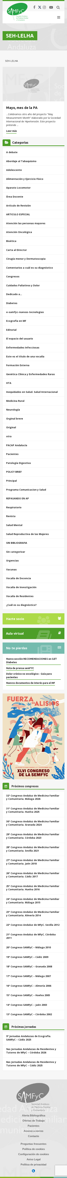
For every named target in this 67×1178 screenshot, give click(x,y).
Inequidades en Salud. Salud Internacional (32, 392)
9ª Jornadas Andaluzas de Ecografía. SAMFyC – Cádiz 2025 (28, 1037)
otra (9, 436)
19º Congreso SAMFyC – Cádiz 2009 (27, 957)
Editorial (11, 329)
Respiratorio (13, 507)
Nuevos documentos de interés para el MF (30, 683)
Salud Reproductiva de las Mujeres (27, 534)
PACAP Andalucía (16, 445)
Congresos (12, 276)
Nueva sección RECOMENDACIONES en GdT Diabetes (31, 660)
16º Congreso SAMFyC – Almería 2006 (28, 985)
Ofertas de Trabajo (34, 1120)
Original (11, 427)
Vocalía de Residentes (20, 596)
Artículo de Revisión (18, 205)
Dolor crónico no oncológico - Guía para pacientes (29, 675)
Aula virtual (15, 633)
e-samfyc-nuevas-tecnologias (25, 312)
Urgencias (12, 560)
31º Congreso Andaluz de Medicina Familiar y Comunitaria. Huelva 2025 (32, 810)
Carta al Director (16, 250)
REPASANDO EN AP (17, 498)
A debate (12, 152)
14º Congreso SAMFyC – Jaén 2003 (26, 1004)
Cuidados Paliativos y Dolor (23, 285)
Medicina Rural (15, 400)
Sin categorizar (15, 551)
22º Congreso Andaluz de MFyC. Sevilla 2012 (32, 924)
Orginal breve (14, 418)
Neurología (13, 409)
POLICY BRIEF (14, 471)
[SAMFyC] (17, 12)
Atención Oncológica (19, 232)
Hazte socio (15, 619)
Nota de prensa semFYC (20, 668)
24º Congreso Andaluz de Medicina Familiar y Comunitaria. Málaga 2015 (32, 900)
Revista (10, 516)
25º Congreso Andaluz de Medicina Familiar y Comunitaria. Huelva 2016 (32, 887)
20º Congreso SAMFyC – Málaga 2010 (28, 947)
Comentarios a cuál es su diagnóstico (29, 267)
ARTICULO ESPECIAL (18, 214)
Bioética (11, 241)
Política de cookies (33, 1149)
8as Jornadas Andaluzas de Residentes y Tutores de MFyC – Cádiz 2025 (31, 1063)
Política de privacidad (33, 1164)
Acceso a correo (33, 1130)
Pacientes (12, 454)
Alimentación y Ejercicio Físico (24, 179)
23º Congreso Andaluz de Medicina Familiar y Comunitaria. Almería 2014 (32, 913)
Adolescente (14, 170)
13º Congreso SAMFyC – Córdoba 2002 (29, 1014)
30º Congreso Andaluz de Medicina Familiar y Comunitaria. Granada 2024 (32, 823)
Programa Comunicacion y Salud (26, 489)
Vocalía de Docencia (18, 578)
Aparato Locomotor (18, 187)
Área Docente (14, 196)
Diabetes (11, 303)
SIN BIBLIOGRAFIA (16, 542)
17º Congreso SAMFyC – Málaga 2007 (28, 976)
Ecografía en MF (16, 320)
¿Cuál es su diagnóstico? (21, 605)
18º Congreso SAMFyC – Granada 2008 (29, 966)
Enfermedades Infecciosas (22, 347)
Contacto (33, 1136)
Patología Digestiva (18, 463)
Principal (11, 480)
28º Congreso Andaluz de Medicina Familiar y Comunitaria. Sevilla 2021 (32, 849)
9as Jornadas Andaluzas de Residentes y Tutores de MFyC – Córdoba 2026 (31, 1050)
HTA (8, 383)
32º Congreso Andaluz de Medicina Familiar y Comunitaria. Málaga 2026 (32, 797)
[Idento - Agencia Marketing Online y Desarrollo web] (33, 1171)
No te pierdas (16, 648)
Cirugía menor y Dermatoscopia (26, 258)
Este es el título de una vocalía (25, 356)
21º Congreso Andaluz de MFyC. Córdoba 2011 (31, 936)
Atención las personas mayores (25, 223)
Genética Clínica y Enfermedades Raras (30, 374)
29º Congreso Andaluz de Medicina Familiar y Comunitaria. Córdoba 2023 (32, 836)
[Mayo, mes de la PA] (33, 84)
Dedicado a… (14, 294)
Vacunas (11, 569)
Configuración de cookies (33, 1154)
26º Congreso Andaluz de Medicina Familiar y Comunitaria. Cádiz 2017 (32, 875)
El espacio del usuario (19, 338)
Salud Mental (14, 525)
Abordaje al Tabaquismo (21, 161)
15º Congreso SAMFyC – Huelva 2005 (28, 995)
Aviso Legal (34, 1159)
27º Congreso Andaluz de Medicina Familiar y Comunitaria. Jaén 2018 (32, 861)
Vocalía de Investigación (21, 587)
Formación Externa (17, 365)
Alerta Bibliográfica (33, 1115)
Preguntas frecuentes (33, 1143)
